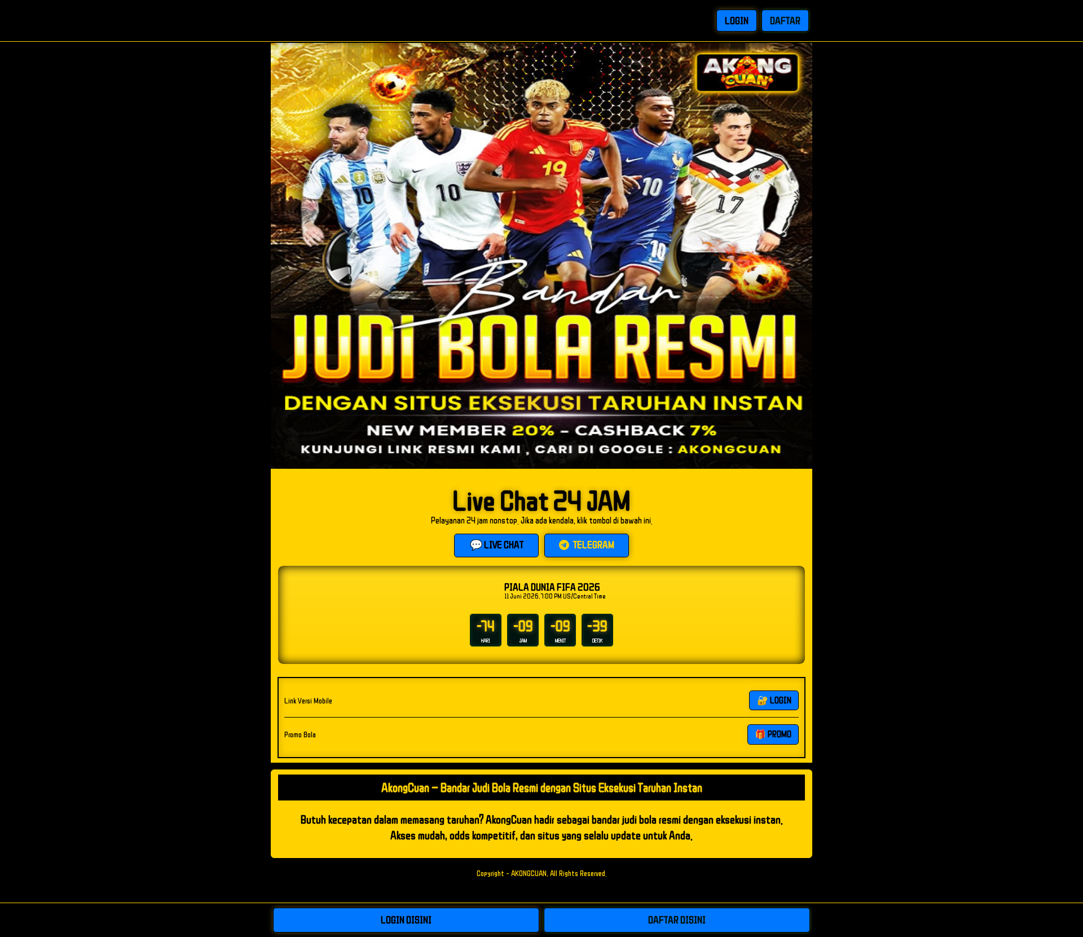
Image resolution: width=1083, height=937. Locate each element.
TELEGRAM (592, 544)
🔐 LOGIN (774, 700)
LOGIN (737, 20)
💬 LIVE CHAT (496, 544)
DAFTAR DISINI (677, 919)
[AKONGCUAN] (325, 21)
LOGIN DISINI (406, 919)
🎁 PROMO (773, 733)
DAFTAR (785, 20)
